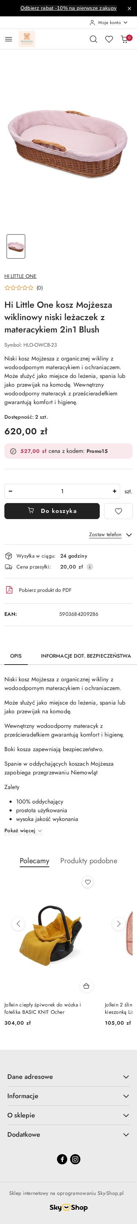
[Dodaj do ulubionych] (118, 511)
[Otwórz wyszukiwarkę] (94, 39)
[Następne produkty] (118, 924)
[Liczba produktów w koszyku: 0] (124, 39)
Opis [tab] (16, 655)
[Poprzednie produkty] (18, 924)
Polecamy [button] (34, 861)
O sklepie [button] (21, 1115)
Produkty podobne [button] (88, 861)
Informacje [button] (22, 1096)
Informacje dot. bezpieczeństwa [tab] (86, 655)
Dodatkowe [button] (23, 1134)
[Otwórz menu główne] (8, 39)
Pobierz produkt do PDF (45, 590)
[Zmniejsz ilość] (10, 491)
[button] (23, 288)
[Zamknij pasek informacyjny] (129, 8)
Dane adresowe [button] (30, 1076)
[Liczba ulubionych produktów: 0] (109, 39)
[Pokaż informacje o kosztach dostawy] (90, 567)
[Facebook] (62, 1159)
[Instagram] (75, 1159)
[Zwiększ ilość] (114, 491)
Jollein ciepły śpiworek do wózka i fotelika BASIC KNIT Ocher (42, 1008)
